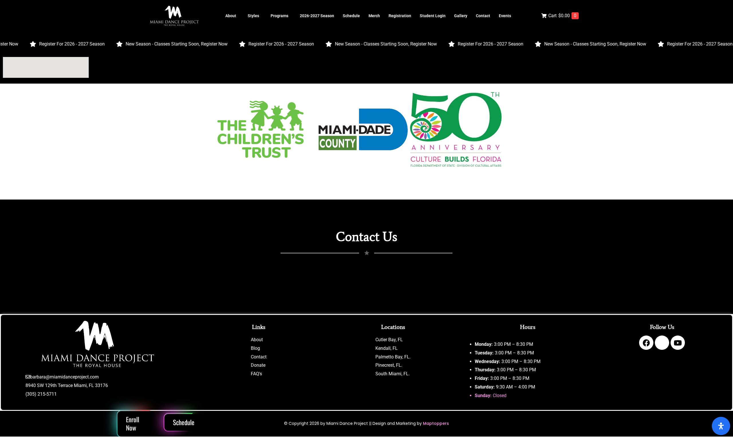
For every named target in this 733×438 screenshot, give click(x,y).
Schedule (351, 15)
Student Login (433, 15)
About (230, 15)
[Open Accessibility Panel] (721, 426)
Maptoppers (436, 423)
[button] (232, 15)
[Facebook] (646, 343)
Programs (279, 15)
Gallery (460, 15)
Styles (253, 15)
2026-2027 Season (317, 15)
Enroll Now (132, 424)
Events (505, 15)
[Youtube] (678, 343)
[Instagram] (662, 343)
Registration (400, 15)
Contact (483, 15)
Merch (374, 15)
